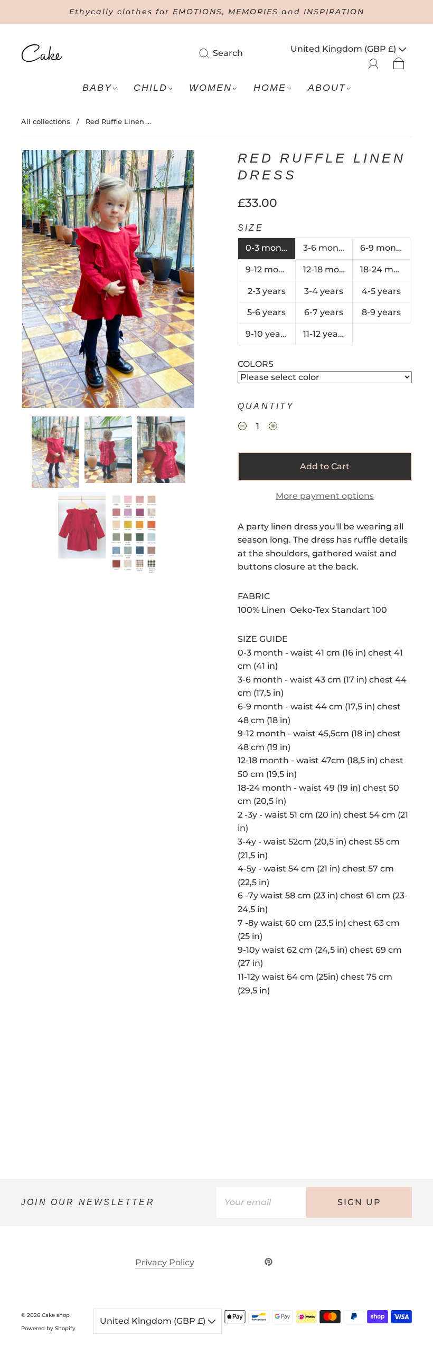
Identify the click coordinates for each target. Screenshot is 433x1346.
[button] (39, 281)
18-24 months (385, 269)
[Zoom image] (108, 281)
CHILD (150, 87)
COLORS (256, 364)
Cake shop (56, 1315)
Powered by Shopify (48, 1328)
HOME (269, 87)
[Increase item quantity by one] (273, 427)
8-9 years (381, 312)
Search (228, 53)
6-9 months (385, 248)
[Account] (373, 62)
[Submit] (210, 52)
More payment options (325, 496)
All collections (45, 121)
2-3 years (267, 291)
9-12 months (271, 269)
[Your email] (261, 1202)
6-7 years (323, 312)
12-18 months (328, 269)
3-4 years (323, 291)
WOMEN (210, 87)
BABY (97, 87)
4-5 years (381, 291)
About (327, 87)
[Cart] (399, 62)
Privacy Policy (164, 1262)
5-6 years (266, 312)
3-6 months (327, 248)
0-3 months (270, 248)
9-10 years (267, 334)
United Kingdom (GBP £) (344, 49)
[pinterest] (268, 1262)
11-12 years (324, 334)
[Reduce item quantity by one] (242, 427)
